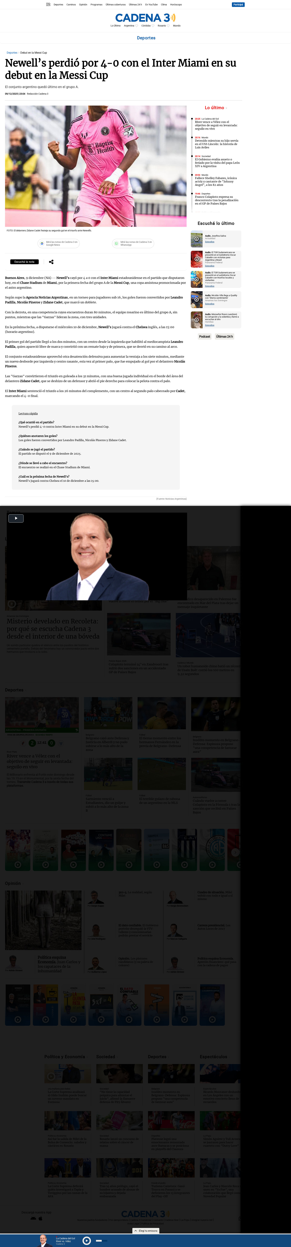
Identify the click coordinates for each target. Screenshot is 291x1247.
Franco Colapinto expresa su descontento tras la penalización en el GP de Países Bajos (216, 200)
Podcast (204, 336)
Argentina (129, 25)
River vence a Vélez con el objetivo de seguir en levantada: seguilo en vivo (216, 125)
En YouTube (151, 4)
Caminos (71, 4)
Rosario (162, 25)
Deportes (58, 4)
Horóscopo (176, 4)
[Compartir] (51, 262)
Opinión (83, 4)
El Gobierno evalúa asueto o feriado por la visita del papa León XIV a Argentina (217, 163)
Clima (164, 4)
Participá (238, 4)
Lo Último (116, 25)
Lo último (215, 107)
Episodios (209, 241)
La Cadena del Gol (210, 119)
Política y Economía (211, 212)
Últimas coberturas (116, 4)
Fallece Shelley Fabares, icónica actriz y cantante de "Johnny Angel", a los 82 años (216, 181)
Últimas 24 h (135, 4)
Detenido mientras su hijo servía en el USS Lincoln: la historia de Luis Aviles (216, 144)
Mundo (177, 25)
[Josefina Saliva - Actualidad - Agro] (196, 238)
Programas (96, 4)
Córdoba (146, 25)
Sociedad (206, 156)
